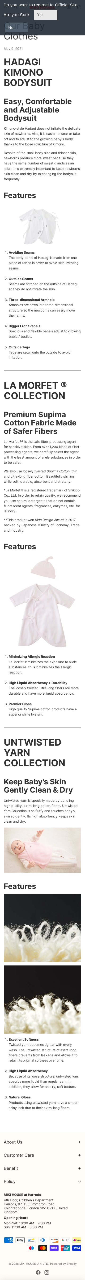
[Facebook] (38, 1272)
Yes (40, 14)
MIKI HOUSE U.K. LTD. (34, 1263)
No (10, 27)
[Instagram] (47, 1272)
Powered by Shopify (63, 1263)
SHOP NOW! (13, 366)
